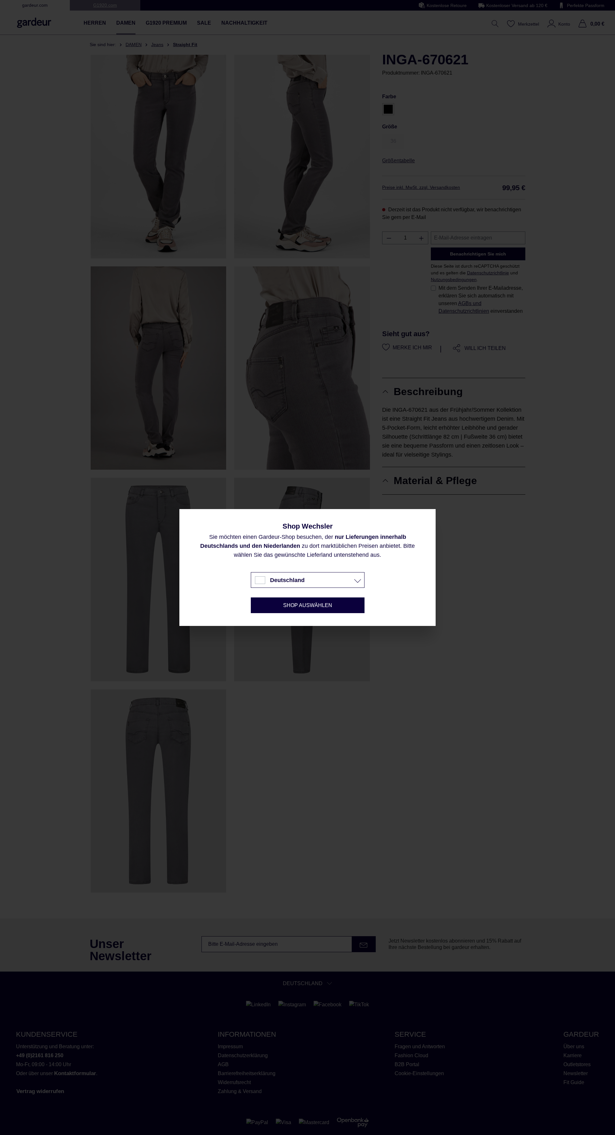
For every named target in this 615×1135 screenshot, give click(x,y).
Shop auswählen (307, 605)
